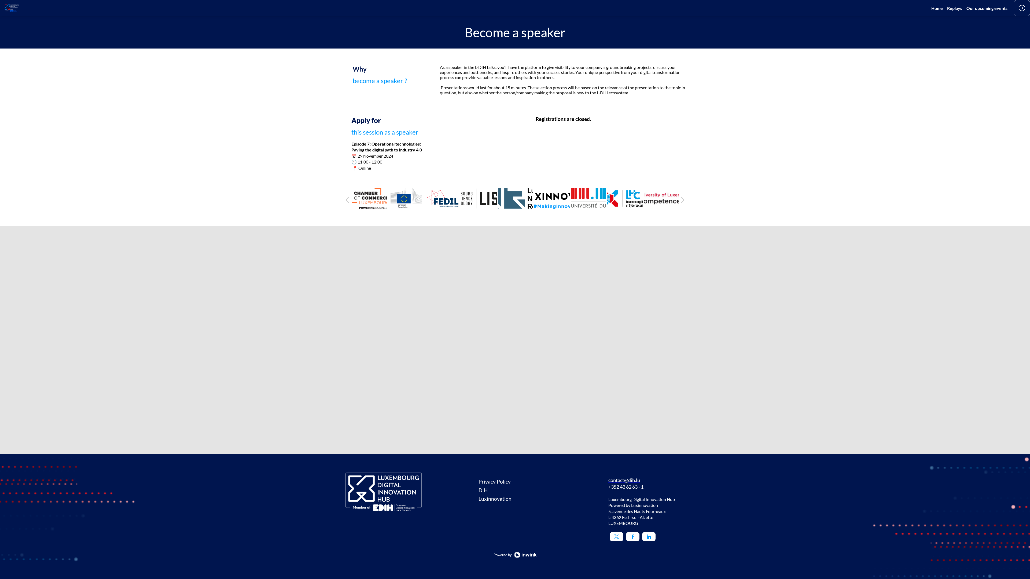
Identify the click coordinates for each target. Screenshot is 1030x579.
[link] (937, 8)
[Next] (683, 200)
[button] (616, 536)
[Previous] (347, 200)
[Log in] (1022, 8)
